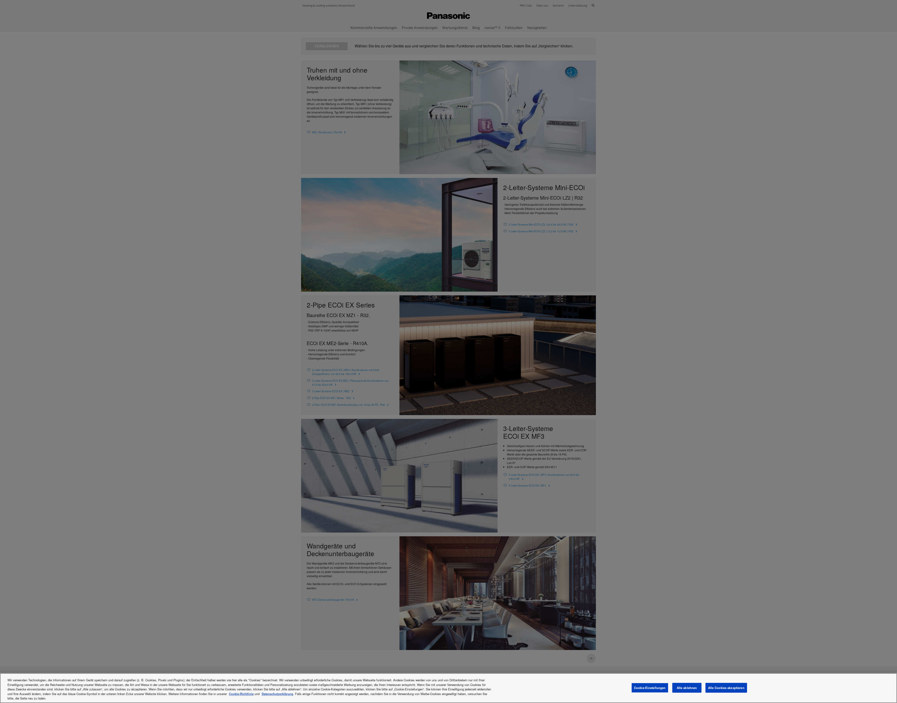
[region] (448, 688)
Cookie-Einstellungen (650, 687)
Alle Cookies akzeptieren (726, 687)
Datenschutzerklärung (277, 694)
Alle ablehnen (687, 687)
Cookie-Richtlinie (241, 694)
